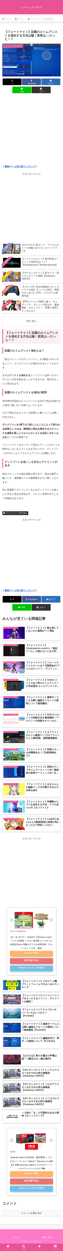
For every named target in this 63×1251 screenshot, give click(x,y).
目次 (28, 321)
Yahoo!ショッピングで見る (31, 967)
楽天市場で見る (31, 960)
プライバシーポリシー (31, 1241)
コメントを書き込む (31, 1213)
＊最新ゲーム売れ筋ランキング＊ (20, 166)
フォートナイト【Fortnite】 (16, 513)
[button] (41, 90)
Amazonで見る (31, 953)
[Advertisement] (31, 129)
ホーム (16, 1237)
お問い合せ (47, 1237)
